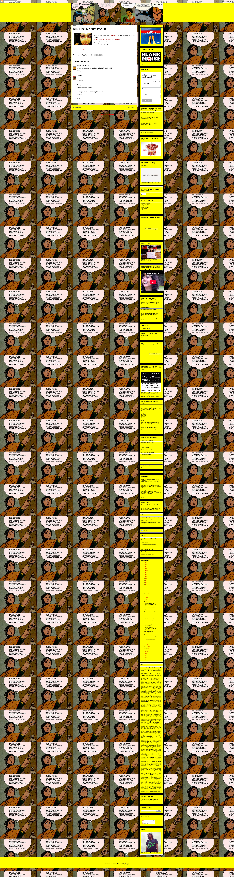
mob (153, 737)
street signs (154, 774)
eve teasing (148, 707)
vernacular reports (156, 786)
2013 (144, 570)
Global (147, 715)
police (151, 749)
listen (156, 728)
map (159, 732)
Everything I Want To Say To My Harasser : (150, 309)
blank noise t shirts (157, 686)
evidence (158, 709)
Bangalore (143, 413)
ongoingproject (153, 745)
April (145, 601)
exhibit (158, 710)
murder (144, 741)
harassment (151, 719)
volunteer (159, 787)
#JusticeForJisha (148, 667)
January (146, 648)
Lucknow (143, 417)
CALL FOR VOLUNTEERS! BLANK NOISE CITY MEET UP (150, 641)
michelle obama (147, 737)
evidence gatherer (144, 710)
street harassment (157, 772)
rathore (147, 754)
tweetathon (157, 783)
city (152, 695)
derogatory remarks (156, 702)
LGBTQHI (151, 728)
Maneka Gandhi (153, 732)
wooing (155, 789)
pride (160, 749)
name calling (144, 742)
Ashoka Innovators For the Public (148, 544)
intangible (150, 723)
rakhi (159, 751)
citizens (147, 695)
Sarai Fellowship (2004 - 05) (147, 554)
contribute (150, 697)
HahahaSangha (156, 717)
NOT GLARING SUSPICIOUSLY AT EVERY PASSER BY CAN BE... (150, 604)
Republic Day (159, 757)
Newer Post (77, 107)
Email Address (146, 83)
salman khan (153, 763)
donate (144, 706)
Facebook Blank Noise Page (147, 449)
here (142, 497)
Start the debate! (147, 634)
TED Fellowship (144, 542)
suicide (142, 777)
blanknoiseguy (146, 687)
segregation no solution (146, 764)
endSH (142, 707)
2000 (144, 657)
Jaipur (142, 420)
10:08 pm (80, 80)
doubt (149, 706)
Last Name (145, 94)
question (154, 751)
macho (147, 731)
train (159, 782)
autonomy (149, 679)
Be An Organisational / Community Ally (150, 114)
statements (148, 769)
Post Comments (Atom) (108, 114)
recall (152, 754)
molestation (143, 738)
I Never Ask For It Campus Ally (147, 112)
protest (144, 750)
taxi (160, 778)
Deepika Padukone (155, 700)
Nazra (149, 742)
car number (157, 691)
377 (146, 669)
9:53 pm (79, 71)
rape (142, 752)
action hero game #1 (145, 671)
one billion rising (144, 745)
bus (153, 690)
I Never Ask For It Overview (147, 120)
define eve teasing (146, 701)
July (145, 595)
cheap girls (153, 692)
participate (148, 747)
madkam (151, 731)
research (145, 758)
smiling (158, 766)
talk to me (156, 778)
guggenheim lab (157, 716)
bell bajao (152, 681)
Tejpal (144, 781)
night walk (154, 742)
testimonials (150, 781)
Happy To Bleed (144, 719)
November (146, 587)
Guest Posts (150, 716)
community (151, 696)
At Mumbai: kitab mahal (149, 609)
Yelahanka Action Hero (153, 791)
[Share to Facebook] (100, 55)
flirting (157, 712)
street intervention (149, 773)
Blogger (127, 864)
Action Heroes (155, 673)
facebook (143, 711)
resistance (151, 758)
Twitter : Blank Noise (146, 454)
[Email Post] (91, 55)
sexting (159, 764)
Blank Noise (153, 683)
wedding (159, 788)
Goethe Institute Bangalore (147, 549)
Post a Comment (80, 99)
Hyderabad (143, 414)
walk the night (153, 788)
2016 (144, 564)
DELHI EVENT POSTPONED (149, 607)
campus (149, 691)
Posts (145, 820)
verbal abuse (148, 786)
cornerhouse (157, 697)
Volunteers (145, 788)
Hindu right (154, 720)
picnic (142, 749)
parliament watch (153, 746)
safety (148, 763)
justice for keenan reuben (152, 726)
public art (149, 750)
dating (142, 700)
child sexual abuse (151, 693)
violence (154, 787)
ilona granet (146, 616)
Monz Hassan (145, 740)
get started (153, 714)
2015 (144, 566)
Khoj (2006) (144, 551)
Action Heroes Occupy (149, 675)
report (156, 755)
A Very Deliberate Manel (153, 669)
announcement (144, 678)
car (153, 691)
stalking (158, 768)
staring (142, 769)
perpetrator (156, 747)
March (145, 644)
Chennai (143, 416)
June (145, 597)
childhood (158, 693)
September (146, 591)
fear (155, 711)
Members (143, 736)
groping (144, 716)
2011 (144, 574)
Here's (152, 427)
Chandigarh (144, 419)
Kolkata (143, 410)
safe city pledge (149, 761)
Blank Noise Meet (147, 686)
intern (154, 723)
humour (159, 720)
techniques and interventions (149, 779)
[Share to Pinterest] (102, 55)
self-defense (154, 764)
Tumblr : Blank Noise (145, 447)
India (146, 723)
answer (151, 678)
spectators (152, 768)
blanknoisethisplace (155, 687)
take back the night (149, 778)
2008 (144, 580)
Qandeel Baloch (147, 751)
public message (156, 750)
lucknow (142, 731)
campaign (143, 691)
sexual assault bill (154, 765)
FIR (142, 337)
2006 (144, 584)
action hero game (156, 670)
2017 (144, 562)
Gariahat (147, 714)
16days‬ (142, 669)
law (146, 728)
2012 (144, 572)
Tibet (144, 782)
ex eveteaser (152, 710)
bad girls (154, 679)
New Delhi (143, 415)
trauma (148, 783)
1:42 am (79, 94)
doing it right (149, 705)
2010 (144, 576)
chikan (144, 693)
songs (142, 768)
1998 (144, 658)
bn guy (156, 688)
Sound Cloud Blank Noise (146, 457)
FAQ (152, 711)
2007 (144, 582)
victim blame (143, 787)
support (147, 777)
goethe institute (153, 715)
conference (158, 696)
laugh (142, 728)
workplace (146, 791)
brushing (148, 690)
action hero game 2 (153, 671)
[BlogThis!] (97, 55)
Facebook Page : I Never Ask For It (148, 445)
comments (145, 696)
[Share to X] (98, 55)
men (160, 736)
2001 (144, 655)
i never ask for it (149, 722)
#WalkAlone (156, 667)
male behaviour (157, 731)
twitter (142, 784)
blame (147, 683)
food (142, 714)
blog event (143, 688)
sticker (157, 770)
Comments (146, 823)
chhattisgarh (159, 692)
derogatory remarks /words (148, 704)
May (145, 599)
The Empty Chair (158, 781)
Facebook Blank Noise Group (147, 452)
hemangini (80, 65)
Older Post (132, 107)
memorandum (150, 736)
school (158, 763)
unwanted (153, 784)
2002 (144, 653)
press (156, 749)
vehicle (142, 786)
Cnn (155, 695)
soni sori (147, 768)
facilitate (147, 711)
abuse (160, 669)
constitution (143, 697)
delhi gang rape (157, 701)
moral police (152, 740)
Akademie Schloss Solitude (147, 546)
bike (157, 682)
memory (156, 736)
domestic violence (157, 705)
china (142, 695)
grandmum (159, 715)
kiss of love (149, 727)
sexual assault (146, 765)
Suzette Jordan (154, 777)
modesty (157, 737)
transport (143, 783)
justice (144, 726)
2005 (144, 651)
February (146, 646)
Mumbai (143, 411)
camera (157, 690)
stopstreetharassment (145, 772)
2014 (144, 568)
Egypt (159, 706)
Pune (142, 751)
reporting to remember (147, 757)
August (145, 593)
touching (154, 782)
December (146, 586)
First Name (145, 89)
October (146, 589)
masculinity (154, 733)
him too (149, 720)
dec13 (147, 700)
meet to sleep (155, 735)
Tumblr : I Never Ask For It (147, 440)
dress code (154, 706)
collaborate (159, 695)
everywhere (153, 709)
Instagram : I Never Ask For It (147, 442)
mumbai (159, 740)
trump (152, 783)
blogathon (151, 688)
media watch (147, 735)
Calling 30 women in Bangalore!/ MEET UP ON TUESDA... (150, 628)
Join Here (143, 194)
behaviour (145, 681)
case (142, 692)
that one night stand (148, 614)
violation (149, 787)
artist (155, 678)
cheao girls (147, 692)
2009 (144, 578)
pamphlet (146, 746)
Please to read (147, 622)
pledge (147, 749)
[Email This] (95, 55)
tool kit (148, 782)
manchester (146, 732)
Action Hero (146, 670)
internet (159, 723)
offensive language (156, 744)
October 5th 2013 (148, 744)
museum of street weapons (154, 741)
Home (104, 107)
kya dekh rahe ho (156, 727)
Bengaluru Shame (151, 682)
